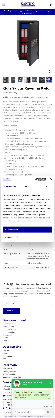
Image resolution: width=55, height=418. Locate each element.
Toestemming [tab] (10, 186)
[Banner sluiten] (51, 179)
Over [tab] (45, 186)
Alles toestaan (11, 230)
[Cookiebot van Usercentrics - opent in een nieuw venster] (35, 179)
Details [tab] (27, 186)
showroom (30, 13)
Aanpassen (10, 237)
